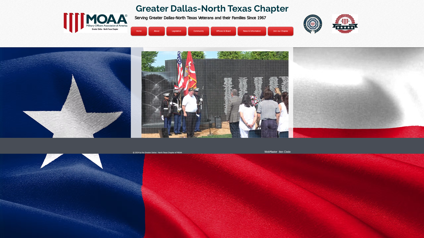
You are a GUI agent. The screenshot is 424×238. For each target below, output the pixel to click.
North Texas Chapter (245, 8)
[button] (252, 31)
